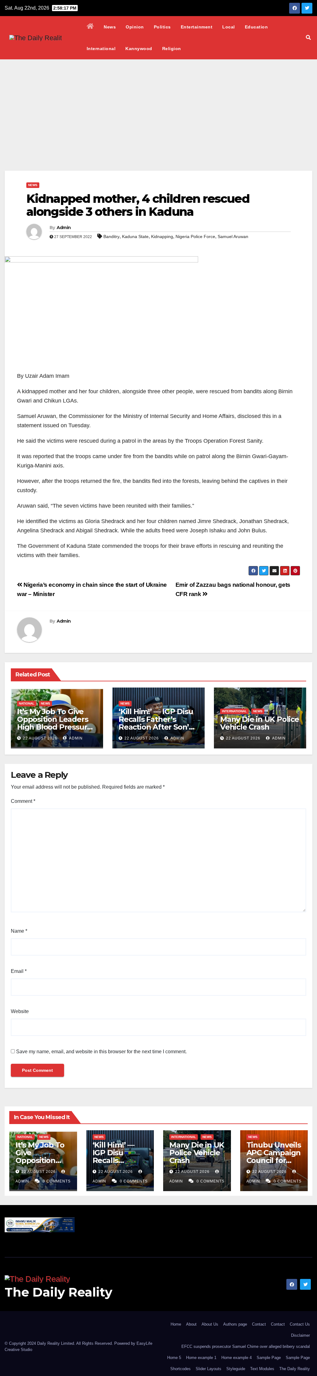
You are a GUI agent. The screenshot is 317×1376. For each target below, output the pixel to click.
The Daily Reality (58, 1292)
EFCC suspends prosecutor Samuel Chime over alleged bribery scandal (245, 1346)
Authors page (235, 1324)
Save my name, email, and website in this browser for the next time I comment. (101, 1051)
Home (176, 1324)
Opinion (135, 26)
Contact (259, 1324)
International (101, 48)
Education (256, 26)
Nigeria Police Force (195, 236)
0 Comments (57, 1181)
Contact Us (300, 1324)
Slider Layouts (208, 1368)
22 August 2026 (40, 738)
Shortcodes (180, 1368)
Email (19, 971)
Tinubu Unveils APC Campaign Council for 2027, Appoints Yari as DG (273, 1160)
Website (20, 1011)
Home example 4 (236, 1357)
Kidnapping (162, 236)
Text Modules (262, 1368)
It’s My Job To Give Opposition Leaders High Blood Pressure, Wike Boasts (55, 723)
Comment (23, 801)
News (110, 26)
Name (19, 931)
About (191, 1324)
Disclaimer (300, 1335)
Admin (64, 227)
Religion (171, 48)
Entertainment (197, 26)
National (26, 703)
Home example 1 (201, 1357)
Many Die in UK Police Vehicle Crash (259, 723)
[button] (308, 37)
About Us (210, 1324)
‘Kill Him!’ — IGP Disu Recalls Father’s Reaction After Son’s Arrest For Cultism (156, 723)
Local (228, 26)
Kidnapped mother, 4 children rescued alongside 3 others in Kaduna (138, 205)
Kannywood (138, 48)
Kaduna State (135, 236)
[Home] (90, 27)
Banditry (111, 236)
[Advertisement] (158, 105)
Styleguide (235, 1368)
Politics (162, 26)
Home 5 (174, 1357)
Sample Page (269, 1357)
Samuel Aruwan (233, 236)
